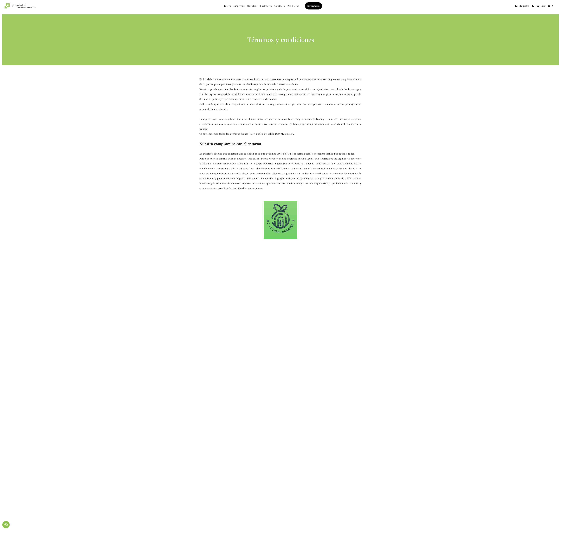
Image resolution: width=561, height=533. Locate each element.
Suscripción (313, 6)
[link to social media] (6, 524)
